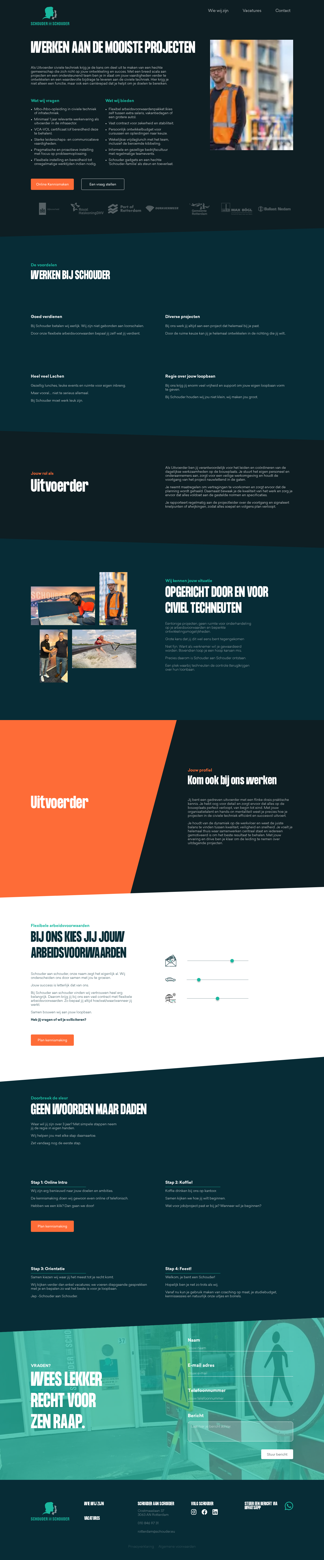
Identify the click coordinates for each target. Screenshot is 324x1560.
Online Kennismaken (52, 184)
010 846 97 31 (148, 1523)
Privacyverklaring (141, 1547)
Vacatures (252, 11)
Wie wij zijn (218, 11)
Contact (283, 11)
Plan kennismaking (52, 1040)
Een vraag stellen (102, 184)
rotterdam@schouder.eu (156, 1532)
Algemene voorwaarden (177, 1547)
